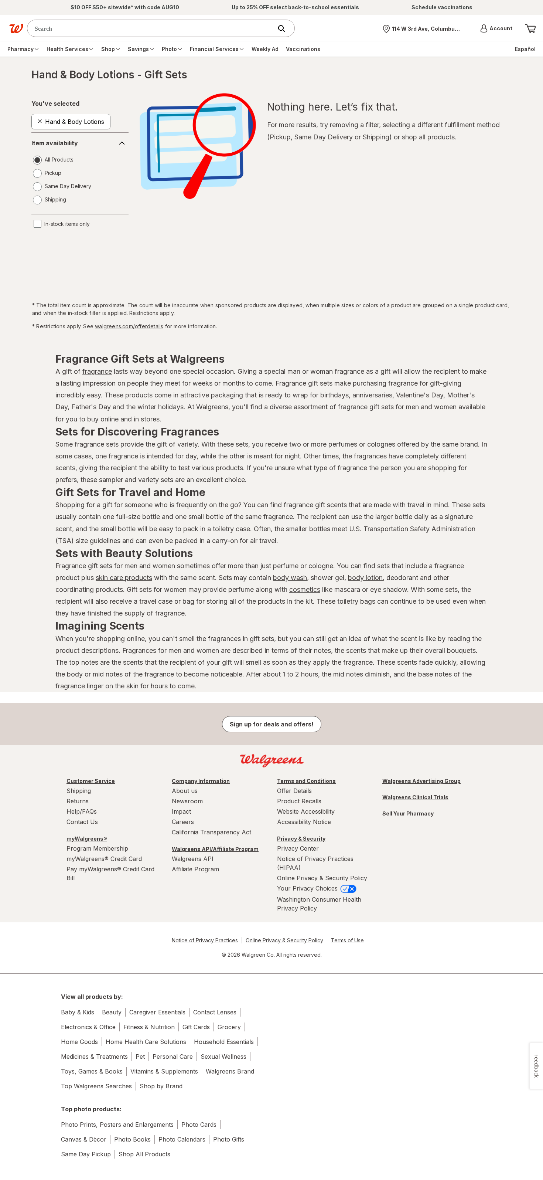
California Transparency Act (211, 832)
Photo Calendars (181, 1139)
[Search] (285, 28)
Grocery (229, 1027)
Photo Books (132, 1139)
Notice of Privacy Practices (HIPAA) (315, 863)
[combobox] (151, 28)
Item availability (54, 143)
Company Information (201, 781)
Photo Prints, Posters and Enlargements (117, 1124)
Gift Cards (196, 1027)
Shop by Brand (161, 1086)
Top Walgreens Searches (96, 1086)
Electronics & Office (88, 1027)
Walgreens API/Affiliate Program (215, 849)
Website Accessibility (306, 811)
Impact (181, 811)
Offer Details (294, 790)
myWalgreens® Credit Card (104, 858)
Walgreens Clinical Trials (415, 797)
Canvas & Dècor (83, 1139)
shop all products (428, 137)
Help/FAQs (81, 811)
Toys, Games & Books (92, 1071)
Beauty (112, 1012)
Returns (77, 801)
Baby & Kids (77, 1012)
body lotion (365, 577)
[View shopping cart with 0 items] (530, 28)
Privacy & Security (301, 838)
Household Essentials (224, 1041)
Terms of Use (347, 940)
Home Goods (79, 1041)
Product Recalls (299, 801)
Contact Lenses (214, 1012)
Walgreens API (193, 858)
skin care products (124, 577)
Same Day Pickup (86, 1154)
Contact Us (82, 821)
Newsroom (187, 801)
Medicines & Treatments (94, 1056)
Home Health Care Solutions (146, 1041)
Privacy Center (298, 848)
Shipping (78, 790)
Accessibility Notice (304, 821)
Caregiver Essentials (157, 1012)
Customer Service (90, 781)
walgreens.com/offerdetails (129, 326)
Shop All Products (144, 1154)
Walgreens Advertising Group (421, 781)
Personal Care (173, 1056)
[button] (496, 28)
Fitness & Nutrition (149, 1027)
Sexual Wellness (223, 1056)
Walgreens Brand (230, 1071)
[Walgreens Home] (16, 28)
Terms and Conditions (306, 781)
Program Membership (97, 848)
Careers (183, 821)
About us (185, 790)
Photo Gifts (228, 1139)
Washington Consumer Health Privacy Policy (319, 904)
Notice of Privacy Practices (205, 940)
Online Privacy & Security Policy (322, 878)
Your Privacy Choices (308, 888)
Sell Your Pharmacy (408, 813)
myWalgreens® (86, 838)
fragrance (97, 371)
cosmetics (304, 589)
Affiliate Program (195, 869)
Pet (140, 1056)
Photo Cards (198, 1124)
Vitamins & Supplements (164, 1071)
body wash (290, 577)
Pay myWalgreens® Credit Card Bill (110, 873)
